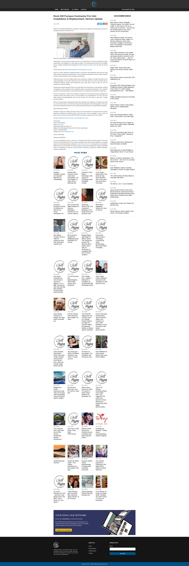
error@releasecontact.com (83, 144)
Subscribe (122, 553)
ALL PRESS (75, 9)
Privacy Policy (92, 548)
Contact (91, 553)
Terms (90, 546)
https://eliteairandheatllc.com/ (66, 131)
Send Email (60, 124)
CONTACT (84, 9)
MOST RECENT (65, 9)
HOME (56, 9)
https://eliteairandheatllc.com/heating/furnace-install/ (78, 69)
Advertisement (92, 550)
